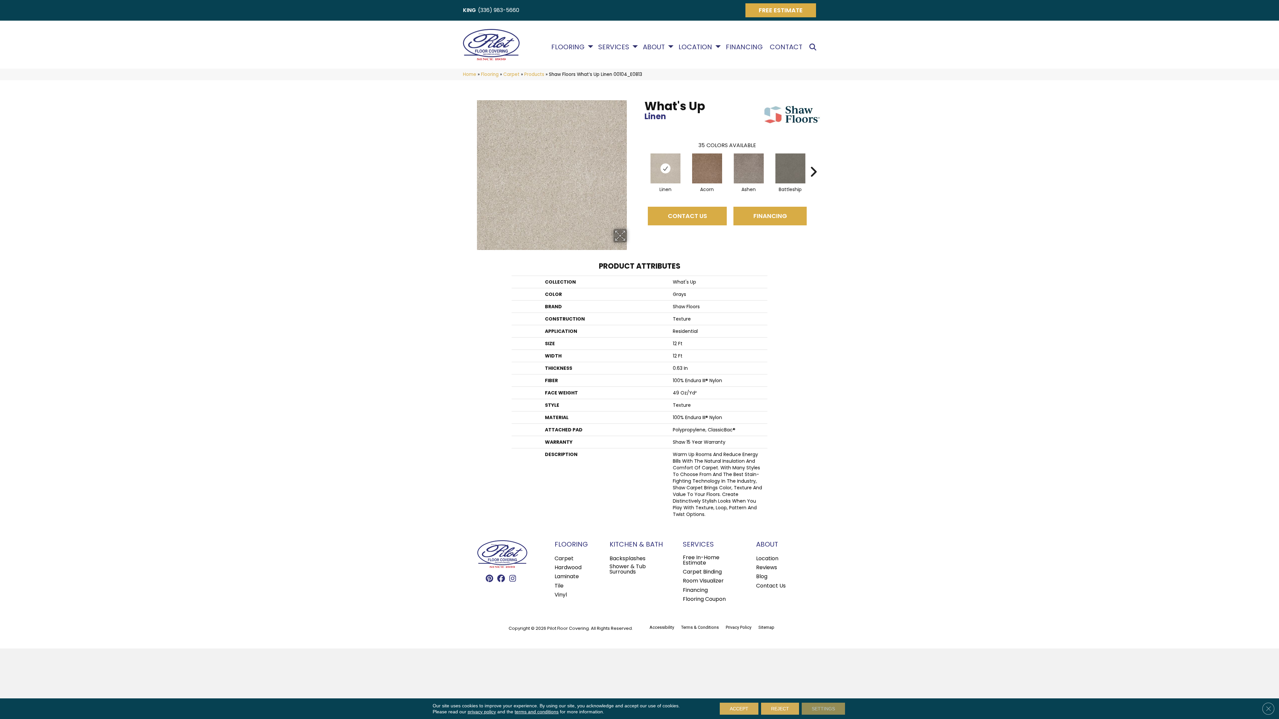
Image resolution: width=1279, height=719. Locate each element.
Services (613, 47)
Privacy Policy (738, 627)
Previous (641, 161)
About (654, 47)
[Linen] (665, 168)
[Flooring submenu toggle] (590, 46)
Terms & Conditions (700, 627)
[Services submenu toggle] (635, 46)
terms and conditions (537, 711)
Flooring (568, 47)
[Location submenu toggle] (718, 46)
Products (534, 74)
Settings (823, 708)
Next (813, 161)
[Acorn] (707, 168)
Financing (744, 47)
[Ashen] (748, 168)
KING (469, 10)
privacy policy (482, 711)
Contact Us (687, 216)
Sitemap (766, 627)
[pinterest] (489, 579)
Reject (780, 708)
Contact (786, 47)
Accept (739, 708)
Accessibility (661, 627)
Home (469, 74)
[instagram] (513, 579)
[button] (814, 47)
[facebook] (501, 579)
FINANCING (770, 216)
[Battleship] (790, 168)
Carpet (511, 74)
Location (695, 47)
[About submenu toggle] (670, 46)
